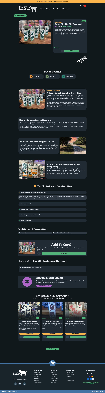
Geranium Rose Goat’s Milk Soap (52, 321)
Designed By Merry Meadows (97, 391)
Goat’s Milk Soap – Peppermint (76, 321)
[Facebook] (15, 383)
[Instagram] (24, 383)
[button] (48, 9)
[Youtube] (19, 383)
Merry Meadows (25, 8)
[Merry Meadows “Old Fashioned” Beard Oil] (35, 32)
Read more (75, 339)
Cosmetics (70, 26)
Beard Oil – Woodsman (29, 321)
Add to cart (71, 50)
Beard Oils (64, 26)
